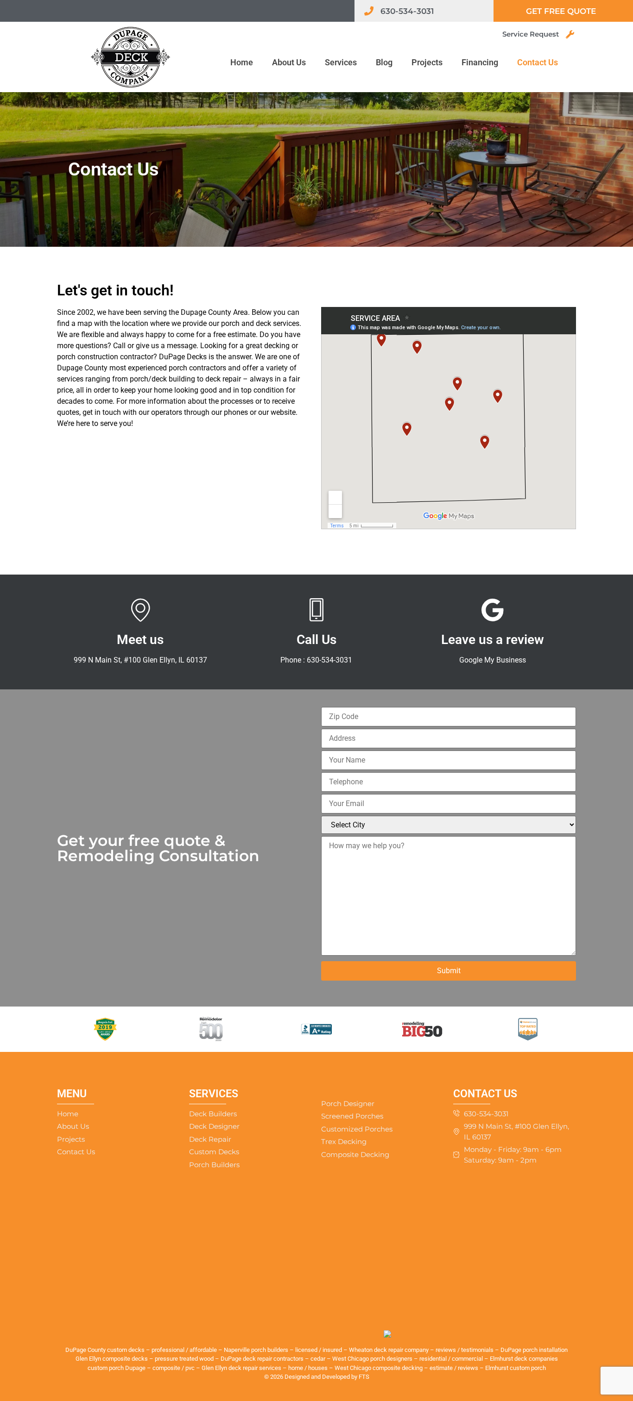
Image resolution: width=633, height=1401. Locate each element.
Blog (384, 62)
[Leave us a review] (492, 609)
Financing (480, 62)
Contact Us (537, 62)
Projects (427, 62)
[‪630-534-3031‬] (368, 11)
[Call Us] (316, 609)
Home (241, 62)
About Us (289, 62)
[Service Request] (570, 34)
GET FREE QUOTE (561, 11)
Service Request (530, 34)
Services (341, 62)
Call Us (316, 639)
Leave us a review (492, 639)
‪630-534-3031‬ (407, 11)
